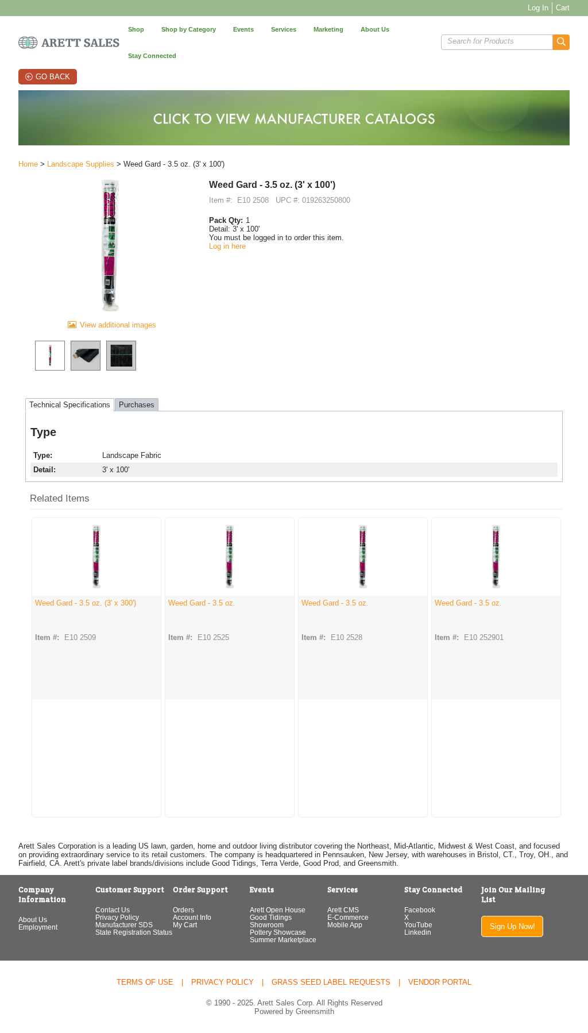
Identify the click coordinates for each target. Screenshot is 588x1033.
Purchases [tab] (136, 404)
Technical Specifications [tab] (69, 404)
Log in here (227, 246)
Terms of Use (145, 982)
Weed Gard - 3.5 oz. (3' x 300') (85, 603)
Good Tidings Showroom (271, 920)
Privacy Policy (117, 917)
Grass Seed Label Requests (331, 982)
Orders (183, 909)
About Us (32, 919)
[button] (561, 42)
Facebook (419, 909)
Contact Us (112, 909)
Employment (37, 927)
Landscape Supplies (80, 164)
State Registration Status (133, 932)
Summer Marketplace (283, 939)
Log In (538, 7)
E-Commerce (348, 917)
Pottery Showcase (278, 932)
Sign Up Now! (512, 926)
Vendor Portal (439, 982)
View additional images (118, 325)
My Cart (185, 924)
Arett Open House (277, 909)
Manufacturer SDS (124, 924)
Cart (563, 7)
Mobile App (344, 924)
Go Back (53, 76)
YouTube (418, 924)
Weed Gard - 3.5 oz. (201, 603)
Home (28, 164)
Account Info (192, 917)
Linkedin (417, 932)
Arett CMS (343, 909)
